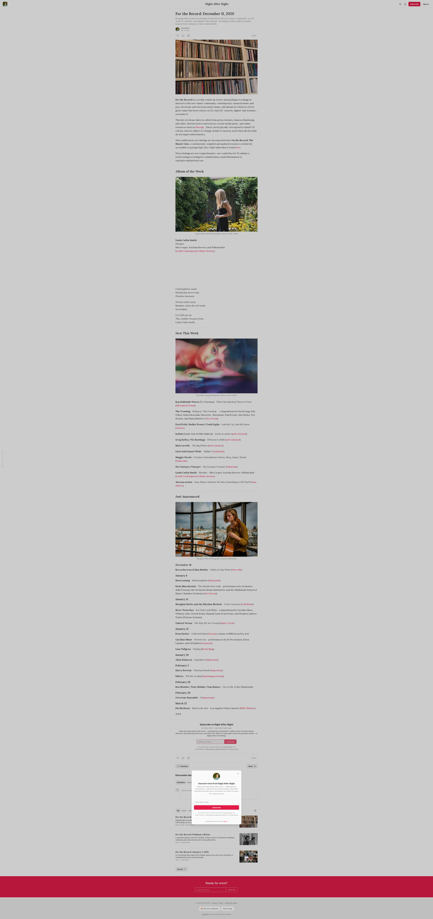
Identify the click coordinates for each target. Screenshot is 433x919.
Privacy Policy (233, 815)
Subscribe (216, 807)
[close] (238, 773)
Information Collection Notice (216, 815)
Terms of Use (227, 813)
